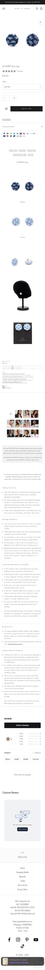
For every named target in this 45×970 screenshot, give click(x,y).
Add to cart (26, 109)
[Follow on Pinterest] (27, 939)
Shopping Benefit (22, 872)
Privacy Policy (22, 889)
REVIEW (30, 154)
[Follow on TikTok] (22, 946)
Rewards (22, 877)
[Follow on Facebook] (9, 939)
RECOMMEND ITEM (20, 154)
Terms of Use (22, 885)
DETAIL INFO (13, 150)
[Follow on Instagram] (18, 939)
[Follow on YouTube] (35, 939)
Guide (22, 881)
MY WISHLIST (6, 119)
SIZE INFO (22, 150)
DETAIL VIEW (31, 150)
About (22, 868)
